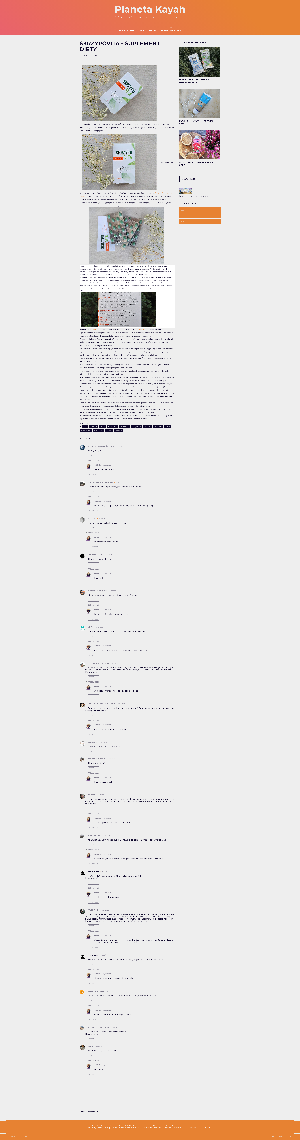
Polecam (148, 427)
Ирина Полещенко (97, 759)
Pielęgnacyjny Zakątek (98, 663)
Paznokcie (124, 427)
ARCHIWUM (190, 179)
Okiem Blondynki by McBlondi (101, 704)
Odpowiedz (93, 455)
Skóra (168, 427)
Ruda (90, 1046)
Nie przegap (112, 427)
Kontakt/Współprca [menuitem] (171, 30)
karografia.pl (288, 1136)
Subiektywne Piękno (97, 591)
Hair (85, 427)
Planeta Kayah (150, 9)
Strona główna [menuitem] (126, 30)
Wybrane (118, 431)
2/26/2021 (120, 446)
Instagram (185, 216)
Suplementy (98, 431)
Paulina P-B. (93, 910)
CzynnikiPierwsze (96, 991)
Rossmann (143, 329)
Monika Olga (94, 835)
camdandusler (95, 555)
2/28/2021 (107, 465)
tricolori (92, 795)
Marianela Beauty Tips (98, 1027)
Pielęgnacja (136, 427)
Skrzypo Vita (95, 329)
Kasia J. (97, 465)
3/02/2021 (99, 1046)
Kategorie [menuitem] (153, 30)
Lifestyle (93, 427)
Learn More (193, 1127)
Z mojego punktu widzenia (100, 482)
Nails (103, 427)
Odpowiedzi (93, 460)
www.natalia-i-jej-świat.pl (101, 446)
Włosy (109, 431)
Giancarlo (93, 742)
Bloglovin (185, 221)
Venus (91, 627)
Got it (207, 1127)
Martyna (92, 518)
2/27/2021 (115, 663)
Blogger (184, 210)
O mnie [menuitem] (141, 30)
